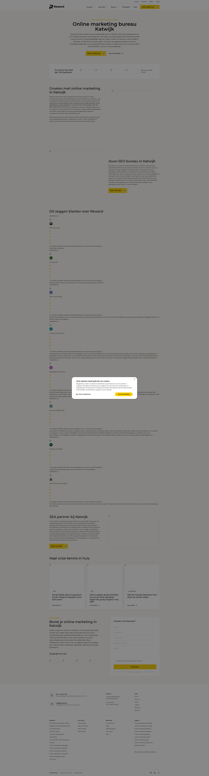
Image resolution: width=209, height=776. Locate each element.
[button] (83, 394)
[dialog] (104, 388)
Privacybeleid (116, 390)
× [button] (134, 379)
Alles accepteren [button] (124, 394)
